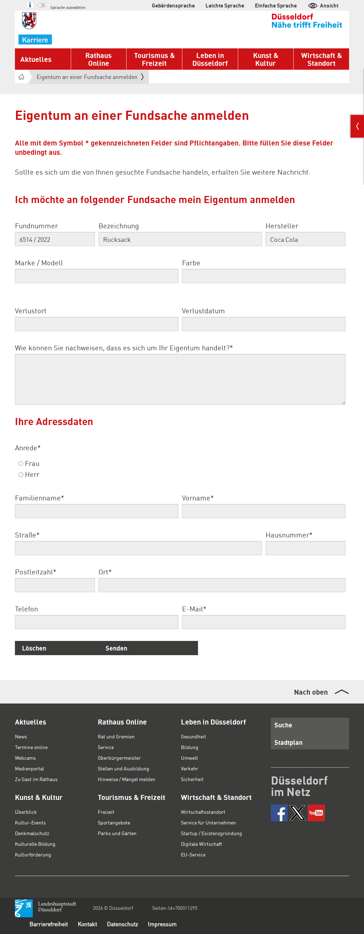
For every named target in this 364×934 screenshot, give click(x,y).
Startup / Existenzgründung (211, 833)
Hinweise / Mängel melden (126, 779)
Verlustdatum (203, 310)
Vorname (198, 497)
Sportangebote (114, 822)
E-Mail (194, 608)
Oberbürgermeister (119, 757)
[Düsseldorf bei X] (297, 813)
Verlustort (31, 310)
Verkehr (189, 768)
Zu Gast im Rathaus (36, 779)
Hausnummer (289, 534)
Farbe (191, 262)
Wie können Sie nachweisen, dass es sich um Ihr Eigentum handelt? (124, 347)
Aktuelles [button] (36, 59)
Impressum (162, 924)
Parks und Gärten (117, 833)
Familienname (39, 497)
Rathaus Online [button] (98, 59)
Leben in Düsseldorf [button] (210, 59)
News (21, 736)
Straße (27, 534)
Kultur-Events (30, 822)
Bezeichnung (118, 225)
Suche (283, 725)
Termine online (31, 747)
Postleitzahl (35, 571)
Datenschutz (122, 924)
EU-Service (193, 854)
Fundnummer (36, 225)
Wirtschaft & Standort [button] (321, 59)
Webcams (25, 757)
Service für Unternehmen (208, 822)
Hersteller (282, 225)
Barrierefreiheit (49, 924)
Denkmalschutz (32, 833)
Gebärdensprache (173, 5)
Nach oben (311, 691)
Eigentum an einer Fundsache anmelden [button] (87, 78)
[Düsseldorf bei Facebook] (279, 813)
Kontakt (87, 924)
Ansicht (329, 5)
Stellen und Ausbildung (123, 768)
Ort (105, 571)
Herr (31, 474)
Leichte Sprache (224, 5)
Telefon (26, 608)
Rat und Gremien (116, 736)
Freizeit (106, 811)
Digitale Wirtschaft (201, 843)
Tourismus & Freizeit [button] (154, 59)
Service (106, 747)
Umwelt (189, 757)
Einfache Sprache (276, 5)
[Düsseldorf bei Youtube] (316, 813)
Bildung (189, 747)
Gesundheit (193, 736)
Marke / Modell (39, 262)
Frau (31, 463)
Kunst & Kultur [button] (265, 59)
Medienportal (29, 768)
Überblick (26, 811)
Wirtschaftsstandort (203, 811)
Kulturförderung (33, 854)
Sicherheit (192, 779)
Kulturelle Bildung (35, 843)
